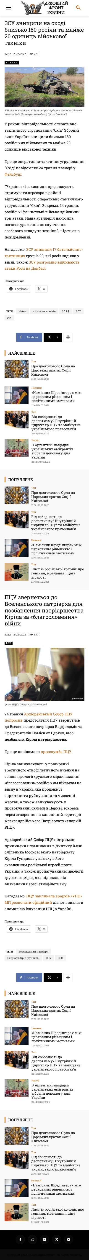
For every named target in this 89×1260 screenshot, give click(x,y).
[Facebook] (20, 1239)
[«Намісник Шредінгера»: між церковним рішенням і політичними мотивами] (17, 396)
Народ (35, 440)
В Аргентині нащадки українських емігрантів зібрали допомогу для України (52, 451)
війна (22, 311)
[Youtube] (68, 1239)
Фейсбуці (13, 174)
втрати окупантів (44, 311)
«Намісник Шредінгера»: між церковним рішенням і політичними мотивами (56, 396)
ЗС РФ (66, 311)
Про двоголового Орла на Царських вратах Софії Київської (53, 370)
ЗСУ (78, 311)
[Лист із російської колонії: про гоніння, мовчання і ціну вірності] (17, 572)
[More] (68, 337)
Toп (33, 361)
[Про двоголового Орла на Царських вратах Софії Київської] (17, 369)
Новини (12, 62)
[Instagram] (32, 1239)
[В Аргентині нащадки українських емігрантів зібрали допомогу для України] (17, 448)
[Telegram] (44, 1239)
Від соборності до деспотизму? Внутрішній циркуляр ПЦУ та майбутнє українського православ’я (56, 422)
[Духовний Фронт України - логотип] (44, 8)
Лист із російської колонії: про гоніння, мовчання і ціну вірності (57, 573)
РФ (9, 317)
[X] (56, 1239)
